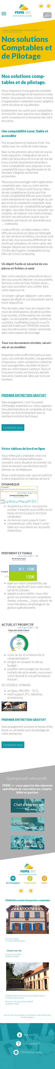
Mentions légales (27, 1017)
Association (24, 841)
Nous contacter (20, 1015)
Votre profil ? (28, 1035)
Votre (47, 15)
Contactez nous (13, 427)
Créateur (21, 823)
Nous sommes (16, 30)
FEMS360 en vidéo (34, 1015)
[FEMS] (22, 10)
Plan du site (8, 1015)
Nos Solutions (31, 30)
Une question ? (27, 1044)
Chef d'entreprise (28, 804)
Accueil (6, 30)
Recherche (46, 1015)
